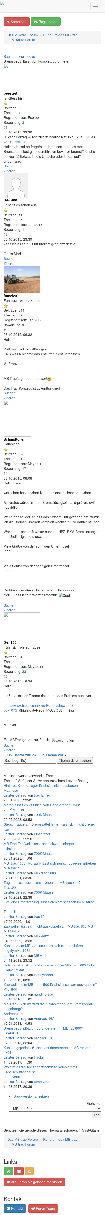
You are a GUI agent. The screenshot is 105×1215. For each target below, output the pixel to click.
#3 (6, 329)
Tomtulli (10, 911)
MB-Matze (12, 931)
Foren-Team (45, 1208)
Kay (7, 829)
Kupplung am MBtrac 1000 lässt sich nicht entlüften (43, 945)
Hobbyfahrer (43, 974)
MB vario (41, 955)
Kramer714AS (14, 969)
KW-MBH (11, 1033)
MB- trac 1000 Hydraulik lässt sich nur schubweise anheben (50, 863)
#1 (6, 127)
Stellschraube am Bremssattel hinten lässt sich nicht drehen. (50, 824)
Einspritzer (42, 834)
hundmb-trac (44, 994)
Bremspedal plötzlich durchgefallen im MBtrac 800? (43, 1028)
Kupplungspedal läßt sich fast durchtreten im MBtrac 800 (47, 1047)
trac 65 (39, 916)
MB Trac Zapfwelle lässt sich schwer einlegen (39, 843)
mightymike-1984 (17, 950)
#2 (6, 234)
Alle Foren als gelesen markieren (36, 1181)
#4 (6, 473)
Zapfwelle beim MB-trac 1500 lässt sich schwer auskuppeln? (50, 984)
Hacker (39, 1057)
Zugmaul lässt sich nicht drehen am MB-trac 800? (42, 882)
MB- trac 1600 (15, 867)
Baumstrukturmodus (19, 56)
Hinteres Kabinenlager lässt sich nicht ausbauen (41, 785)
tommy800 (12, 1076)
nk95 (7, 1052)
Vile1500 (10, 989)
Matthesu (11, 790)
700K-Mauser (14, 809)
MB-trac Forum (23, 39)
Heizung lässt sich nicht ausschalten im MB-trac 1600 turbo (49, 965)
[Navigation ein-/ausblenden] (95, 6)
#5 (6, 676)
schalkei (10, 848)
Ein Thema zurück (21, 754)
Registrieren (47, 21)
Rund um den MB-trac (60, 35)
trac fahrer (42, 795)
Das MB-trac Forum (22, 35)
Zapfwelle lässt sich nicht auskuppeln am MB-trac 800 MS (48, 926)
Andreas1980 (14, 1013)
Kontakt (16, 1208)
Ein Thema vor (51, 754)
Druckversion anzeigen (31, 1096)
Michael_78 (43, 1037)
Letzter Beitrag (15, 795)
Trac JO (10, 887)
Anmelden (18, 21)
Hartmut (16, 141)
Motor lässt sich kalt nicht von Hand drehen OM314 (43, 804)
